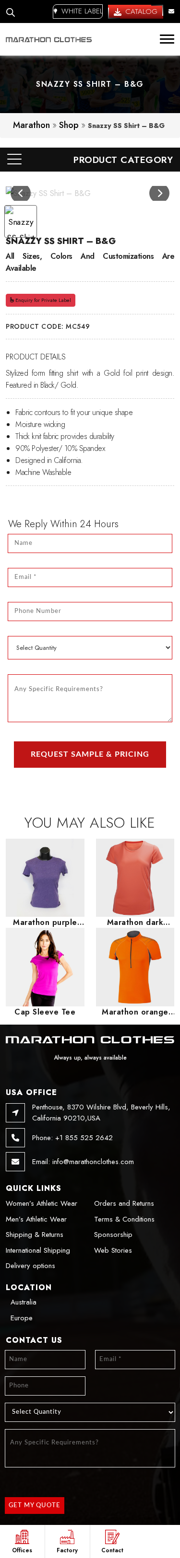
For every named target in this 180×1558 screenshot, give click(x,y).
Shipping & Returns (34, 1234)
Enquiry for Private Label (42, 300)
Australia (23, 1302)
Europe (22, 1318)
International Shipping (38, 1250)
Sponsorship (113, 1234)
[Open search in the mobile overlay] (10, 11)
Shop (69, 125)
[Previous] (21, 193)
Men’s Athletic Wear (36, 1219)
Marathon (31, 125)
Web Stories (113, 1250)
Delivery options (30, 1265)
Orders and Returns (124, 1203)
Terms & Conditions (124, 1219)
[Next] (159, 193)
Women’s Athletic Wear (41, 1203)
